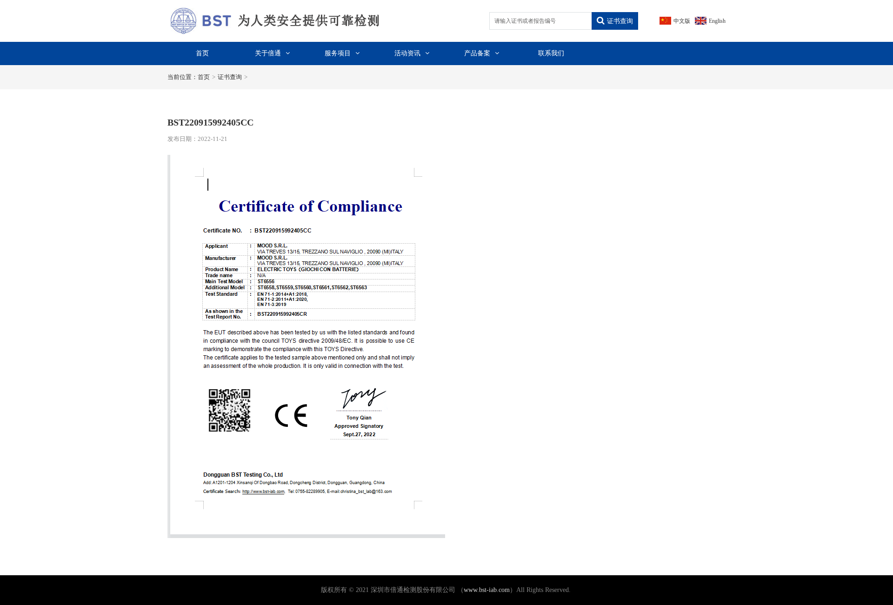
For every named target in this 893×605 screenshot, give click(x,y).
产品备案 (477, 53)
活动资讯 (407, 53)
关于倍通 (268, 53)
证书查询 (620, 21)
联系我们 (551, 53)
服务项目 (338, 53)
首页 (202, 53)
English (717, 21)
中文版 (681, 21)
